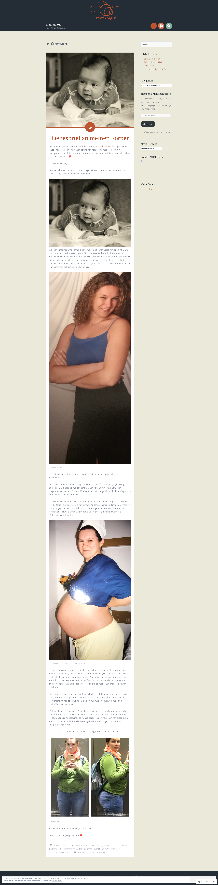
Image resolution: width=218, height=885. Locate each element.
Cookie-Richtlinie (57, 881)
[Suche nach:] (156, 44)
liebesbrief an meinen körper (78, 849)
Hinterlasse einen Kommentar (91, 852)
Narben (97, 849)
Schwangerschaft (110, 849)
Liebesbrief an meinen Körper (90, 138)
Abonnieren (147, 124)
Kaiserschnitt (123, 845)
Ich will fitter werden (105, 146)
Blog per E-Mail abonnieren (156, 93)
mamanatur (53, 24)
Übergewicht (96, 845)
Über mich (148, 189)
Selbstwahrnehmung (59, 852)
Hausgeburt (109, 845)
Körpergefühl (56, 849)
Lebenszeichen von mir (152, 59)
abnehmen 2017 (82, 845)
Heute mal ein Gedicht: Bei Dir (155, 69)
